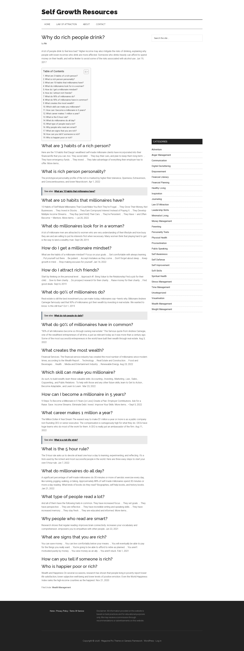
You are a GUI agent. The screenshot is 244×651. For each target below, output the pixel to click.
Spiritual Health (159, 276)
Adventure (157, 149)
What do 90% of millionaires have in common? (66, 100)
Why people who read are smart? (61, 127)
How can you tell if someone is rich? (63, 134)
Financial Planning (160, 182)
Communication (159, 160)
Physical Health (159, 237)
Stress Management (162, 281)
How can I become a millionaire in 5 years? (66, 110)
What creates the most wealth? (59, 103)
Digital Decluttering (161, 166)
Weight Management (162, 309)
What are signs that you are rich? (61, 131)
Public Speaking (160, 248)
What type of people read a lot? (60, 124)
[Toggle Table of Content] (85, 71)
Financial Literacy (160, 177)
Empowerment (159, 171)
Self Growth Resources (80, 12)
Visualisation (158, 298)
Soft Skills (157, 270)
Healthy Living (159, 188)
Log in (158, 641)
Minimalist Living (160, 215)
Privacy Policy (62, 611)
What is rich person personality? (60, 79)
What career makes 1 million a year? (63, 113)
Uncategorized (159, 292)
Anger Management (161, 155)
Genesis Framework (133, 641)
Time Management (161, 287)
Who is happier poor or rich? (59, 137)
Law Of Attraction (160, 204)
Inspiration (157, 193)
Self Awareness (159, 254)
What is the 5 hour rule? (57, 117)
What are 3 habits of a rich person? (61, 76)
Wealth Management (61, 587)
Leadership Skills (160, 210)
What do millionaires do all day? (60, 120)
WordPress (149, 641)
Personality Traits (160, 232)
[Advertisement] (173, 89)
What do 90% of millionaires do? (60, 96)
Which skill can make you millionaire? (63, 107)
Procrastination (159, 243)
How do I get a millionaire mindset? (61, 89)
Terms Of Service (77, 611)
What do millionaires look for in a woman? (64, 86)
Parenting (156, 226)
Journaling (157, 199)
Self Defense (158, 259)
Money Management (162, 221)
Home (52, 611)
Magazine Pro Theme (111, 641)
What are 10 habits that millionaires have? (64, 82)
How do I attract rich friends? (58, 93)
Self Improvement (160, 265)
